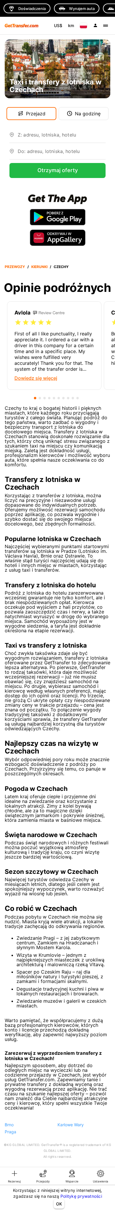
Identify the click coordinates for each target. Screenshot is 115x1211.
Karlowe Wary (71, 1124)
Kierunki (39, 267)
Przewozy (15, 267)
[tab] (14, 1176)
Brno (9, 1124)
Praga (10, 1131)
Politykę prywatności (81, 1196)
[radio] (18, 322)
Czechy (61, 267)
